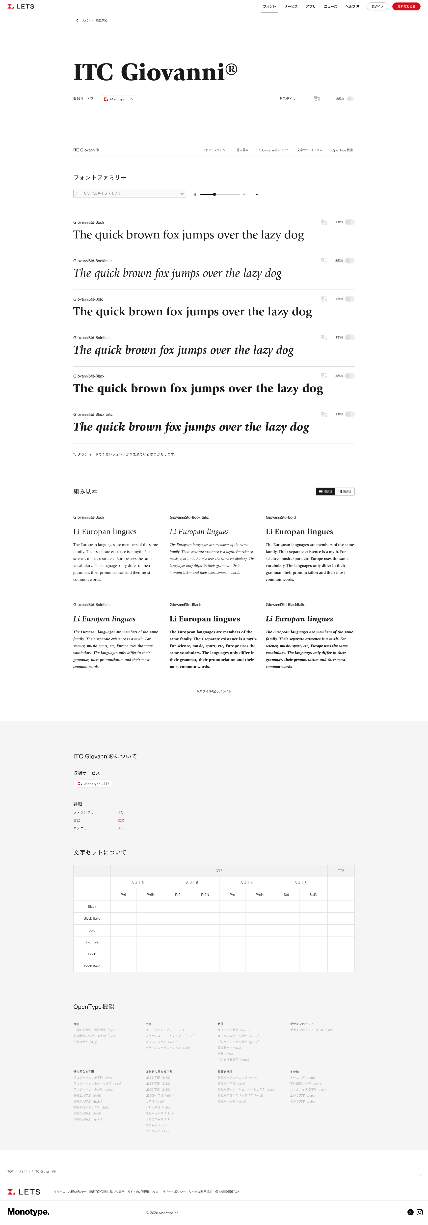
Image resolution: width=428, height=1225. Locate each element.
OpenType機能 (342, 149)
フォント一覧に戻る (94, 20)
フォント (24, 1171)
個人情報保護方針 (227, 1191)
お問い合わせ (77, 1191)
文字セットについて (310, 149)
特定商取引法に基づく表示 (107, 1191)
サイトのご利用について (144, 1191)
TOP (10, 1171)
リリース (59, 1191)
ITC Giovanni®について (272, 149)
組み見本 (242, 149)
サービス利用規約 (200, 1191)
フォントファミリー (215, 149)
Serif (121, 828)
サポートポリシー (174, 1191)
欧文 (121, 820)
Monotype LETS (97, 783)
